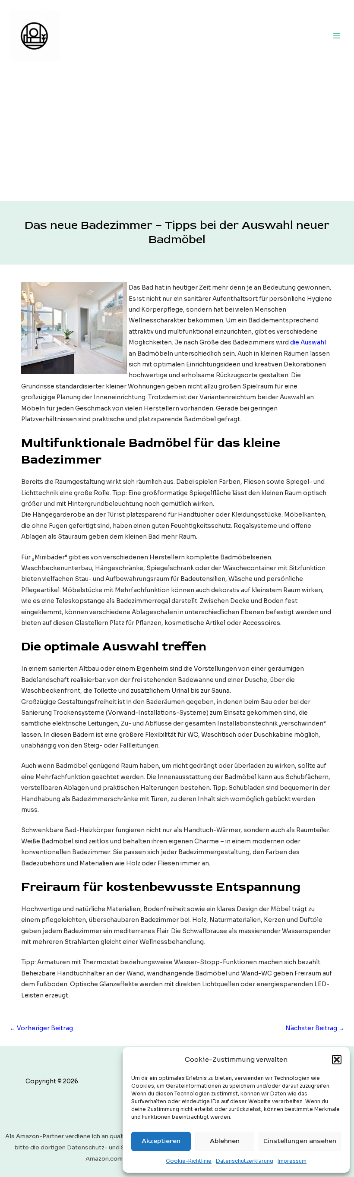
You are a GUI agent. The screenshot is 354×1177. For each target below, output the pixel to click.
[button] (336, 1059)
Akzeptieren (161, 1141)
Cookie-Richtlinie (189, 1161)
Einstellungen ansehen (299, 1141)
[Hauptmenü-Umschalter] (337, 35)
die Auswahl (308, 342)
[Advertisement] (177, 136)
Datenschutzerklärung (244, 1161)
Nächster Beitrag (315, 1028)
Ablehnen (225, 1141)
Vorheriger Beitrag (41, 1028)
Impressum (292, 1161)
